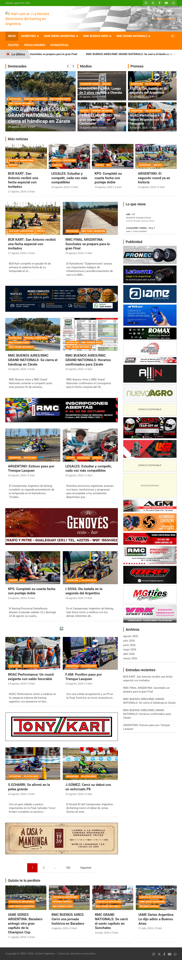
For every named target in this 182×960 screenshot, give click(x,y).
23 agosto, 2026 (147, 187)
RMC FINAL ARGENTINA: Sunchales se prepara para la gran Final (87, 244)
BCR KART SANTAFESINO (21, 160)
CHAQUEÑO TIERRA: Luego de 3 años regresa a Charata (100, 90)
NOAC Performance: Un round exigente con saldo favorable (149, 119)
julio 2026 (129, 640)
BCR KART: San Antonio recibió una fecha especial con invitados (23, 180)
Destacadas (17, 66)
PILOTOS (13, 45)
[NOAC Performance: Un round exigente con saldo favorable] (32, 653)
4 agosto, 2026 (60, 928)
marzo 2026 (130, 658)
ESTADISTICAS (59, 45)
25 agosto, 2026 (60, 187)
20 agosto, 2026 (88, 96)
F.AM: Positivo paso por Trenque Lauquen (83, 676)
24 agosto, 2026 (139, 96)
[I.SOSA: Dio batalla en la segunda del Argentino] (90, 567)
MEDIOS (107, 84)
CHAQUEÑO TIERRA (90, 84)
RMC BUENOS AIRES (95, 36)
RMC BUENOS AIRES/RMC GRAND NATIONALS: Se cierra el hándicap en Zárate (87, 54)
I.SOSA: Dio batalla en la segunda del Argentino (148, 90)
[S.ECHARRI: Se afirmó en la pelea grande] (32, 763)
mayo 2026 (129, 649)
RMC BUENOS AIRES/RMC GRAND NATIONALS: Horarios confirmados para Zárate (38, 112)
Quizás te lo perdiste (24, 880)
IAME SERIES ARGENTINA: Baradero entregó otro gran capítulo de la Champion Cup (25, 923)
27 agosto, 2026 (17, 191)
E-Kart (31, 126)
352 (68, 867)
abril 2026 (129, 654)
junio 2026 (129, 645)
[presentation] (68, 66)
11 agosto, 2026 (17, 937)
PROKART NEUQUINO (101, 111)
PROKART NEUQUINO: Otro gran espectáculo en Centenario (99, 119)
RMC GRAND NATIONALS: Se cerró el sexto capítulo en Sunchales (111, 921)
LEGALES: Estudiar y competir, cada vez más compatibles (69, 177)
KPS (109, 165)
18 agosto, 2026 (88, 127)
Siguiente (85, 867)
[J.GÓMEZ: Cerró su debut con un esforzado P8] (90, 763)
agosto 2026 (130, 636)
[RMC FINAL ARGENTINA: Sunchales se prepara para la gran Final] (90, 218)
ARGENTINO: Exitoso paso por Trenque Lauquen (31, 468)
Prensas (136, 66)
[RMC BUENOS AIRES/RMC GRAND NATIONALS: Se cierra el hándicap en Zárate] (32, 334)
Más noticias (18, 139)
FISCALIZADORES (34, 45)
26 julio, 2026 (102, 932)
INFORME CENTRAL (62, 902)
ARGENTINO (28, 36)
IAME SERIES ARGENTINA (59, 36)
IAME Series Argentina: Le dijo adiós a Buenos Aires (156, 919)
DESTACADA (15, 93)
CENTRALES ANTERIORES (21, 902)
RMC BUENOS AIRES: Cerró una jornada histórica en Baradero (68, 919)
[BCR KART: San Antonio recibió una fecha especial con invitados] (32, 218)
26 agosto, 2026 (17, 126)
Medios (86, 66)
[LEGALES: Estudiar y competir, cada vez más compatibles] (90, 445)
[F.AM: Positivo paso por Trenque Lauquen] (90, 653)
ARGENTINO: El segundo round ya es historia (154, 177)
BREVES (13, 165)
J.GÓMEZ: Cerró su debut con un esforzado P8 (88, 787)
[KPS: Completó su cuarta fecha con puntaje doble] (32, 567)
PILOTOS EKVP (153, 84)
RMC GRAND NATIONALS (132, 36)
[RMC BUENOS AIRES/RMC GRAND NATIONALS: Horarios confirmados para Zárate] (90, 334)
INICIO (12, 36)
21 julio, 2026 (145, 928)
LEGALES (56, 165)
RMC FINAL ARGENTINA (93, 231)
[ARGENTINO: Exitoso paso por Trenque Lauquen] (32, 445)
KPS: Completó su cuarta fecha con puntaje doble (108, 177)
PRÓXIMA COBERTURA (35, 338)
